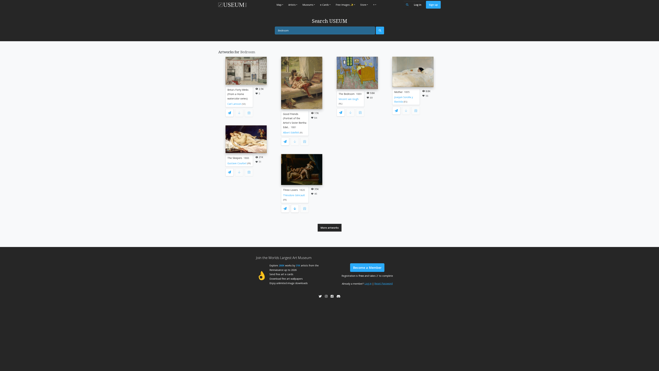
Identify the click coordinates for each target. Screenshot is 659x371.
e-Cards (324, 4)
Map (279, 4)
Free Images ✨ (345, 4)
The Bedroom (347, 93)
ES (405, 101)
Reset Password (383, 283)
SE (243, 104)
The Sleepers (234, 158)
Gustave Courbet (237, 163)
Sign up (433, 4)
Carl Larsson (234, 103)
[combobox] (325, 31)
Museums (307, 4)
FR (249, 163)
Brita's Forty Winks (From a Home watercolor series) (237, 94)
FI (301, 132)
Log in (417, 4)
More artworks (330, 227)
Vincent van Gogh (349, 99)
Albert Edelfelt (291, 132)
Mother (398, 92)
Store (363, 4)
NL (340, 103)
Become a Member (367, 268)
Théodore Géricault (294, 195)
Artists (292, 4)
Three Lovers (290, 190)
